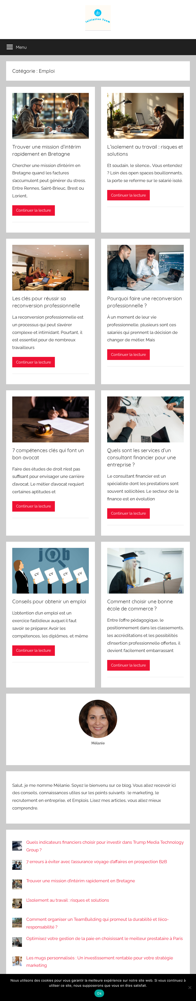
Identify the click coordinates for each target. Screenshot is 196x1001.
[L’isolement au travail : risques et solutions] (17, 906)
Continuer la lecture (33, 210)
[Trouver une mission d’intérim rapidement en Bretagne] (17, 886)
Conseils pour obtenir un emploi (49, 601)
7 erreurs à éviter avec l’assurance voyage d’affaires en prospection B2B (96, 861)
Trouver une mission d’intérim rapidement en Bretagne (80, 880)
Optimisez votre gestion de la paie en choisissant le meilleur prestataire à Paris (104, 938)
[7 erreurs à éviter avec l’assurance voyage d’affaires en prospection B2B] (17, 867)
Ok (99, 993)
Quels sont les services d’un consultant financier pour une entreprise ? (141, 457)
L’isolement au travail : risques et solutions (67, 900)
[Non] (189, 987)
